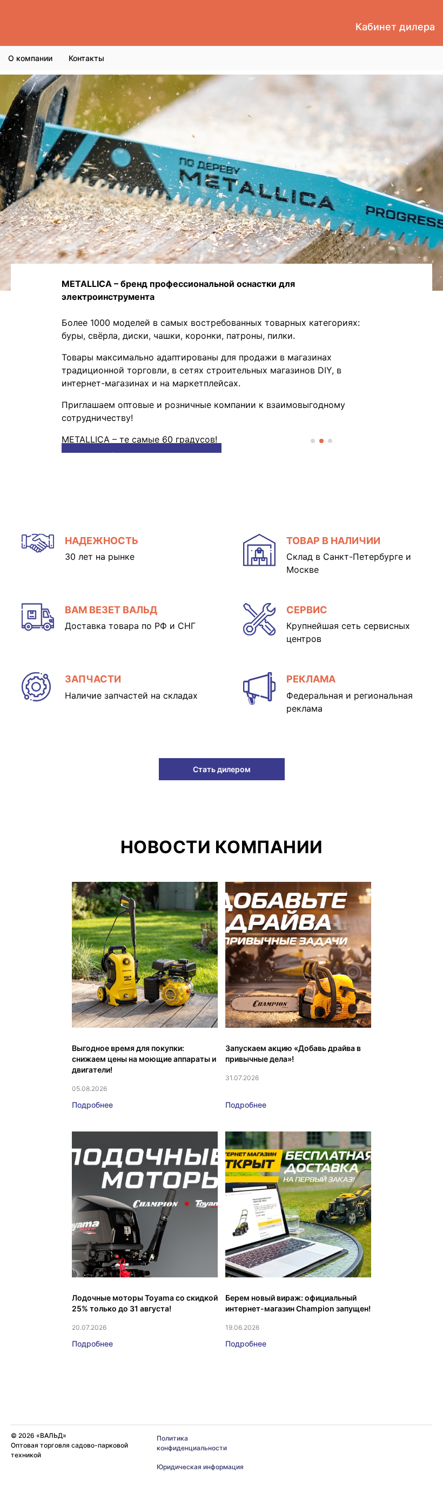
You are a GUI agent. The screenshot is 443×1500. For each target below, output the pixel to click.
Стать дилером (222, 769)
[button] (313, 441)
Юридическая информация (200, 1467)
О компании (30, 58)
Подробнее (92, 1104)
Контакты (86, 58)
